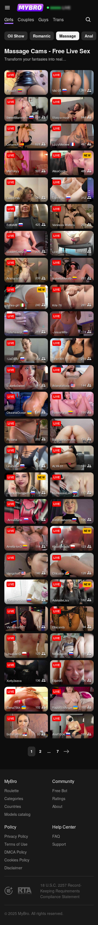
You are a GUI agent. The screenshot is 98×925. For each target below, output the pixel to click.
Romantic (42, 36)
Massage (67, 36)
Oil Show (16, 36)
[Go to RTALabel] (25, 890)
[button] (7, 7)
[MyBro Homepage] (30, 7)
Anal (89, 36)
